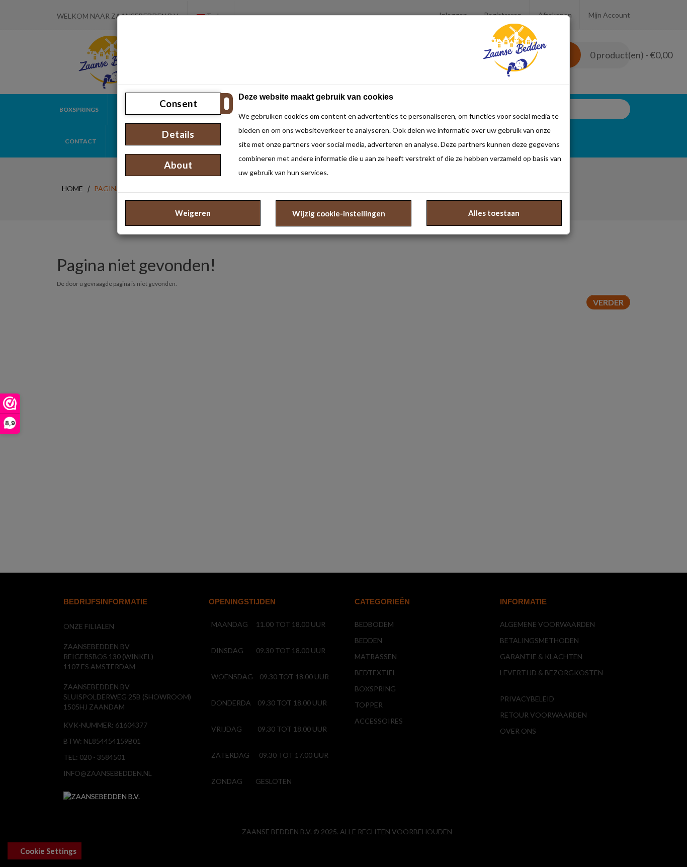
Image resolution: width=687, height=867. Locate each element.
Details (177, 134)
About (177, 165)
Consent (177, 103)
